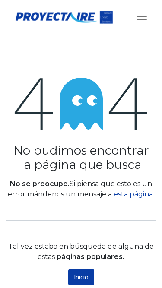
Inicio (81, 277)
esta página (133, 194)
